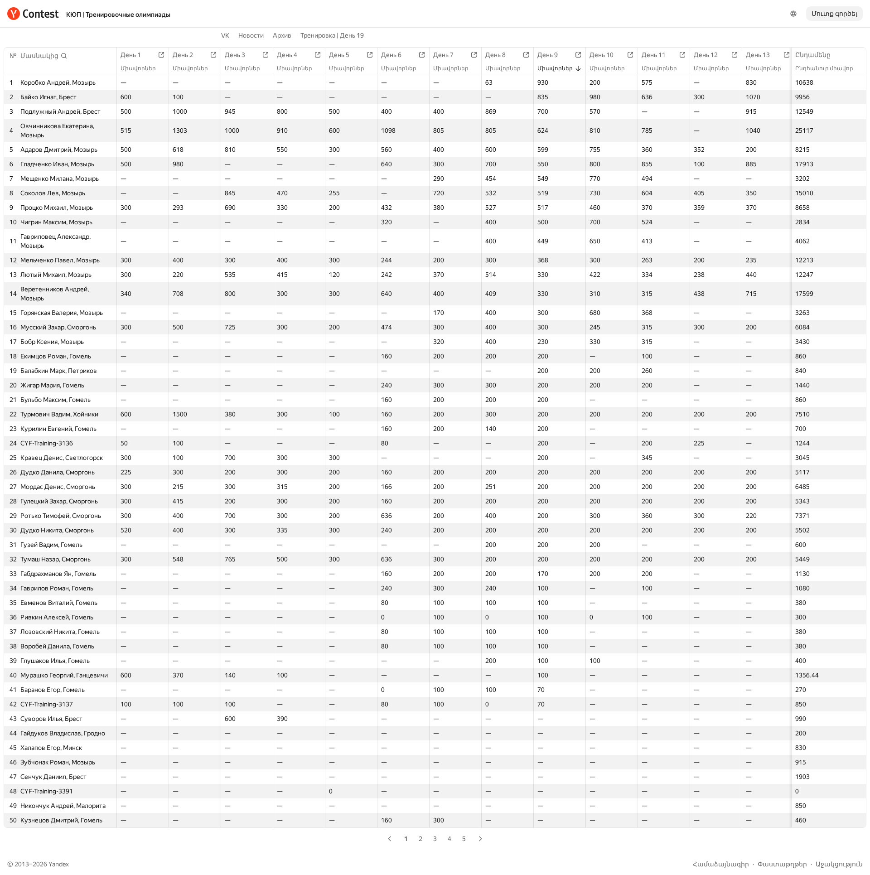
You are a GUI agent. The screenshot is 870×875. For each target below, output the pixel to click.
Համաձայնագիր (721, 864)
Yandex (58, 864)
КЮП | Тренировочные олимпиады (118, 14)
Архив (282, 35)
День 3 (235, 54)
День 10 (602, 54)
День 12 (706, 54)
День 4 (287, 54)
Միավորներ (138, 68)
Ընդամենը (813, 54)
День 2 (183, 54)
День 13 (758, 54)
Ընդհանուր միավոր (824, 68)
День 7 (443, 54)
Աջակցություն (839, 864)
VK (225, 35)
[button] (44, 55)
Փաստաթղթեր (782, 864)
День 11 (654, 54)
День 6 (391, 54)
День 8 (495, 54)
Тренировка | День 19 (332, 35)
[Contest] (33, 13)
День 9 (547, 54)
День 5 (339, 54)
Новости (251, 35)
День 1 (131, 54)
